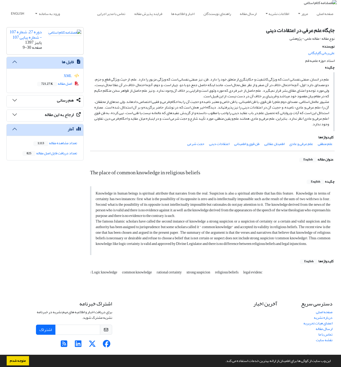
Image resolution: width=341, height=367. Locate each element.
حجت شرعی (195, 143)
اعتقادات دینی (219, 143)
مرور (304, 13)
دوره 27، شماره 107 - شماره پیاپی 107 (26, 34)
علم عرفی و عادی (301, 143)
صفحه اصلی (325, 13)
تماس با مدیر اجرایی (111, 13)
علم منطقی (325, 143)
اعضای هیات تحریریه (317, 323)
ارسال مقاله (248, 13)
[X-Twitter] (92, 345)
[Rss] (64, 345)
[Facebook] (106, 345)
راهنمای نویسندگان (217, 13)
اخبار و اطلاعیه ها (182, 13)
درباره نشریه (323, 317)
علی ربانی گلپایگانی (321, 53)
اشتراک (45, 330)
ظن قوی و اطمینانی (246, 143)
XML (68, 75)
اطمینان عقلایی (274, 143)
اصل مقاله (56, 83)
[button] (224, 361)
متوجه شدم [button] (18, 360)
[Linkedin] (78, 345)
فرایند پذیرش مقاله (148, 13)
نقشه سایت (324, 340)
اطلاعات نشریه (279, 13)
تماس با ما (325, 334)
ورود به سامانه (49, 13)
